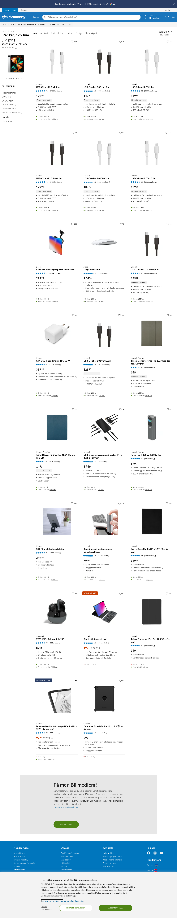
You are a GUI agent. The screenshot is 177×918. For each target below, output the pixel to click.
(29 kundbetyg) (149, 646)
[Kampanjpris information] (100, 648)
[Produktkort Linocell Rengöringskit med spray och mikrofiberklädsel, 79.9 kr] (104, 522)
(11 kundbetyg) (55, 643)
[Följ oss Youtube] (161, 853)
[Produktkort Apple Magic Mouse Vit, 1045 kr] (104, 242)
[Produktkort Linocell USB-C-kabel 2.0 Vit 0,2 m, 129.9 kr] (152, 151)
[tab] (10, 10)
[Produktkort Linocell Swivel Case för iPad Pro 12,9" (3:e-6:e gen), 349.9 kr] (152, 522)
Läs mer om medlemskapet (66, 807)
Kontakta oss (19, 853)
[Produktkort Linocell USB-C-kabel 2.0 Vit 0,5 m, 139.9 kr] (104, 151)
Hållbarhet (65, 863)
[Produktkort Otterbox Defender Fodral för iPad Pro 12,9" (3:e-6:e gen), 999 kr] (104, 699)
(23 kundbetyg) (102, 273)
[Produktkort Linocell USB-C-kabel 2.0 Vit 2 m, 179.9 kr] (57, 60)
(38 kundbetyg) (149, 459)
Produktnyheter (110, 863)
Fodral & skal (57, 33)
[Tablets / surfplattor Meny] (38, 24)
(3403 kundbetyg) (56, 91)
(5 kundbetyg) (102, 462)
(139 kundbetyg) (103, 643)
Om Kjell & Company (70, 853)
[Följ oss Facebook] (148, 853)
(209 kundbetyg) (56, 365)
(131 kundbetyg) (56, 273)
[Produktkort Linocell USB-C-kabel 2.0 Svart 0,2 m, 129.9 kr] (104, 333)
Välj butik (54, 119)
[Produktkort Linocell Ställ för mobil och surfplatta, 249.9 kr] (57, 522)
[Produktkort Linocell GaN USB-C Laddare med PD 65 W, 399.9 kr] (57, 333)
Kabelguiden (108, 853)
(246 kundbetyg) (56, 553)
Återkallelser (19, 869)
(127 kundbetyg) (103, 556)
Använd (44, 33)
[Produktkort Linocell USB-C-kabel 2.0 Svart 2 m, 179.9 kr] (57, 151)
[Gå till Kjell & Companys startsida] (14, 17)
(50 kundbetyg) (149, 367)
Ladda (69, 33)
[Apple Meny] (47, 24)
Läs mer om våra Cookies (52, 901)
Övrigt (79, 33)
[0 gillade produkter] (167, 17)
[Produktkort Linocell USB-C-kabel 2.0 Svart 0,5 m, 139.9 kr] (152, 242)
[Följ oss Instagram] (155, 853)
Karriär (64, 866)
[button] (16, 47)
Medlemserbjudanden (113, 860)
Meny (36, 17)
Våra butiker (66, 869)
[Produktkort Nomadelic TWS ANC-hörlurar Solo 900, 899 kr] (57, 612)
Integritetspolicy (21, 860)
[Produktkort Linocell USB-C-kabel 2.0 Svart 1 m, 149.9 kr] (104, 60)
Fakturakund (19, 856)
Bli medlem (66, 824)
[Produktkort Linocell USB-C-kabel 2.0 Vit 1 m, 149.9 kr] (152, 60)
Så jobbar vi (66, 860)
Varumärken (108, 866)
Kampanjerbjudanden (112, 856)
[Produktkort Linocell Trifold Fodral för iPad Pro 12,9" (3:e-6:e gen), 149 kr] (152, 612)
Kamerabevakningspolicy (25, 863)
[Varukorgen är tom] (173, 17)
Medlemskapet (67, 856)
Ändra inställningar (46, 908)
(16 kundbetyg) (55, 733)
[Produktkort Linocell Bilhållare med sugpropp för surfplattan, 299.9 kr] (57, 242)
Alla (35, 33)
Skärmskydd (91, 33)
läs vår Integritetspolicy (74, 901)
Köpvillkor (18, 866)
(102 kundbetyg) (150, 556)
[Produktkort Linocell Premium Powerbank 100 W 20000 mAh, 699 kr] (152, 427)
